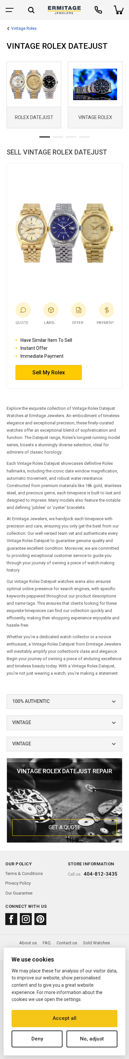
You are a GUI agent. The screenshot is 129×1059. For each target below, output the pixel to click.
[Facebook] (11, 919)
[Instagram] (26, 919)
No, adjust (92, 1039)
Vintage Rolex (24, 29)
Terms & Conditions (24, 873)
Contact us (67, 942)
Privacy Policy (18, 883)
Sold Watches (96, 942)
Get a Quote (64, 827)
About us (28, 942)
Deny (37, 1039)
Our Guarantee (18, 893)
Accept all (64, 1018)
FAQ (47, 942)
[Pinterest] (40, 919)
